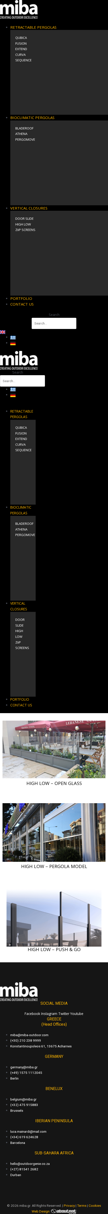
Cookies (95, 1206)
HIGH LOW (23, 224)
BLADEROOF (24, 128)
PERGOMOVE (25, 139)
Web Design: (41, 1211)
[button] (54, 21)
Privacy (69, 1206)
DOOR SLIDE (24, 218)
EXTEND (21, 49)
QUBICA (21, 37)
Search (54, 314)
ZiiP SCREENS (25, 229)
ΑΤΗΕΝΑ (21, 133)
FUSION (21, 43)
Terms (81, 1206)
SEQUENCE (23, 60)
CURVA (20, 54)
